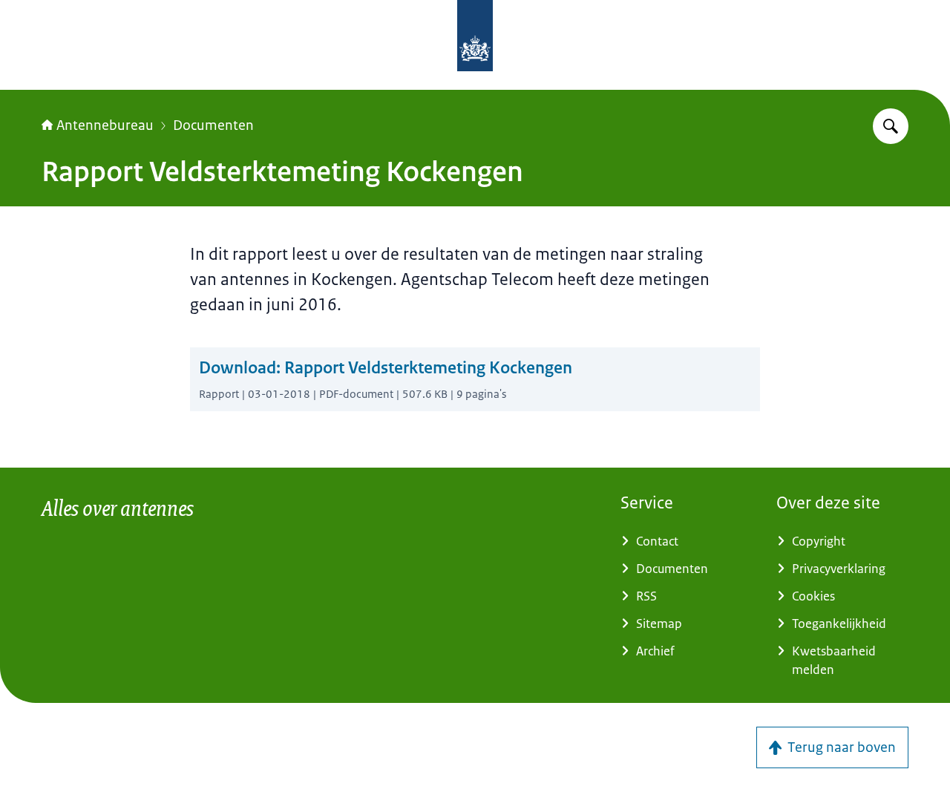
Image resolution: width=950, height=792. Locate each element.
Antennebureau (105, 125)
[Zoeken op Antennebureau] (890, 126)
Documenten (213, 125)
